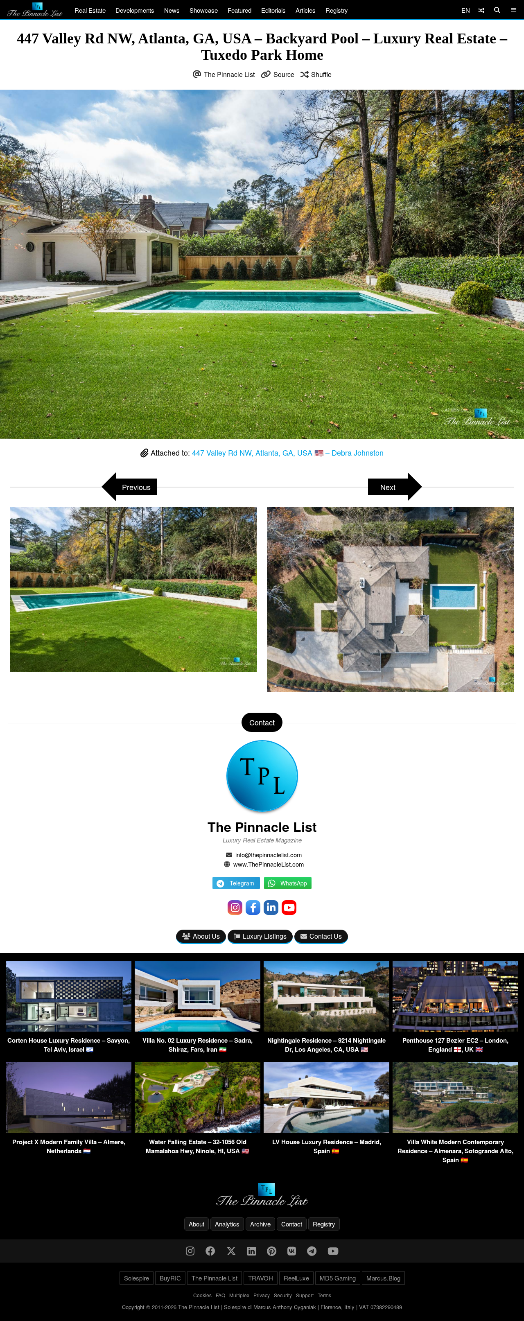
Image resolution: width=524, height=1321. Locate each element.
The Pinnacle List (229, 74)
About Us (206, 936)
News (172, 10)
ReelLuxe (296, 1278)
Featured (239, 10)
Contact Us (325, 936)
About (196, 1223)
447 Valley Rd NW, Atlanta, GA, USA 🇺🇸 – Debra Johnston (288, 452)
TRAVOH (260, 1278)
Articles (306, 10)
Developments (134, 10)
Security (283, 1295)
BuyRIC (170, 1278)
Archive (260, 1223)
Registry (336, 10)
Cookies (202, 1295)
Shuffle (321, 74)
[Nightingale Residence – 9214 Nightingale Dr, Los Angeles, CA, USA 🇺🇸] (326, 1029)
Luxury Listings (265, 936)
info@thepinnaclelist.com (268, 854)
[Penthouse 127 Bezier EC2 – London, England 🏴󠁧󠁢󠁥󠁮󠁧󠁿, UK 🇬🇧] (455, 1029)
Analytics (227, 1223)
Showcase (204, 10)
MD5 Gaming (338, 1278)
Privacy (261, 1295)
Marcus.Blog (383, 1278)
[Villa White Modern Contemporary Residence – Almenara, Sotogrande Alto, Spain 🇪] (455, 1130)
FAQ (220, 1295)
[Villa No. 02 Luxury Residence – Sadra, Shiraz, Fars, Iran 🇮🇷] (197, 1029)
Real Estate (90, 10)
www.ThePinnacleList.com (268, 864)
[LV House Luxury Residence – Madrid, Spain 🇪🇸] (326, 1130)
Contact (291, 1223)
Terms (324, 1295)
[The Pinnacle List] (262, 1195)
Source (283, 74)
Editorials (273, 10)
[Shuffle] (481, 10)
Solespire (136, 1278)
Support (305, 1295)
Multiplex (239, 1295)
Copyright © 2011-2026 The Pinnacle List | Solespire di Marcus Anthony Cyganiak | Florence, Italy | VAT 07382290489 (262, 1307)
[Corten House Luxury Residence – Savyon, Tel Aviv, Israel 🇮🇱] (68, 1029)
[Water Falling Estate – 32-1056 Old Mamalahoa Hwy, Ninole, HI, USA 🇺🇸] (197, 1130)
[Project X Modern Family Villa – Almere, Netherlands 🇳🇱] (68, 1130)
